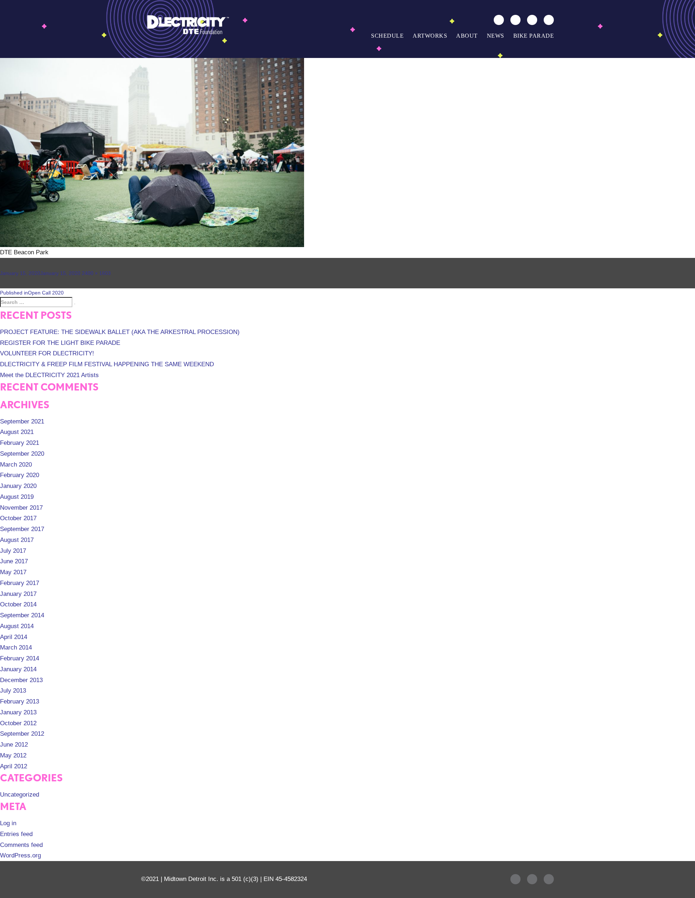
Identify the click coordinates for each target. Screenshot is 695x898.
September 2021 (22, 421)
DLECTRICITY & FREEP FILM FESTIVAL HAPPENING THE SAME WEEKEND (107, 364)
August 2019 (17, 496)
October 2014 (18, 604)
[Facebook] (515, 20)
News (495, 36)
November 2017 (21, 507)
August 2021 (17, 432)
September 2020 (22, 453)
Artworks (430, 36)
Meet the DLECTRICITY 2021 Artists (49, 375)
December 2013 (21, 680)
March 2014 (16, 647)
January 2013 (18, 712)
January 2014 (18, 669)
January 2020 (18, 486)
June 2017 (14, 561)
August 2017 (17, 539)
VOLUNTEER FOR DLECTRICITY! (47, 353)
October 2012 (18, 723)
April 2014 (13, 637)
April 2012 (13, 766)
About (467, 36)
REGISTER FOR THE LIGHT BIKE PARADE (60, 342)
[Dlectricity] (186, 24)
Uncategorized (19, 794)
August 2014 (17, 626)
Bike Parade (533, 36)
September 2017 (22, 529)
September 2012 (22, 733)
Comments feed (21, 844)
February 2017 (19, 583)
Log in (8, 823)
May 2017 (13, 572)
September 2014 (22, 615)
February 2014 (19, 658)
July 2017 (13, 550)
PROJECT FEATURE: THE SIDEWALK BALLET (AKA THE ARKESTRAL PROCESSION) (120, 332)
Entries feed (16, 834)
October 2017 (18, 518)
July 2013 (13, 690)
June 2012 (14, 744)
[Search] (499, 20)
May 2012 (13, 755)
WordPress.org (20, 855)
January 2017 (18, 593)
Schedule (387, 36)
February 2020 (19, 475)
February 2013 (19, 701)
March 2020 (16, 464)
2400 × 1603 (96, 273)
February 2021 (19, 442)
